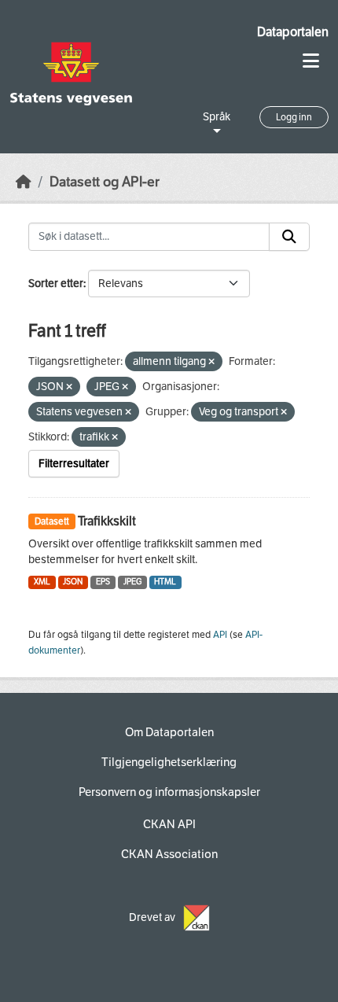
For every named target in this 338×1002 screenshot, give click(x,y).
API (220, 634)
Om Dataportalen (169, 732)
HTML (165, 582)
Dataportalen (293, 31)
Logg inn (294, 117)
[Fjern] (211, 362)
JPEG (132, 582)
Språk (216, 116)
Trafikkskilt (107, 521)
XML (42, 582)
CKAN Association (169, 854)
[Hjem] (23, 182)
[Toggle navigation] (311, 61)
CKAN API (169, 824)
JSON (73, 582)
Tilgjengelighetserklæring (169, 762)
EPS (103, 582)
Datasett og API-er (105, 182)
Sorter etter (55, 283)
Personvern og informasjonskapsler (169, 792)
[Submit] (289, 237)
